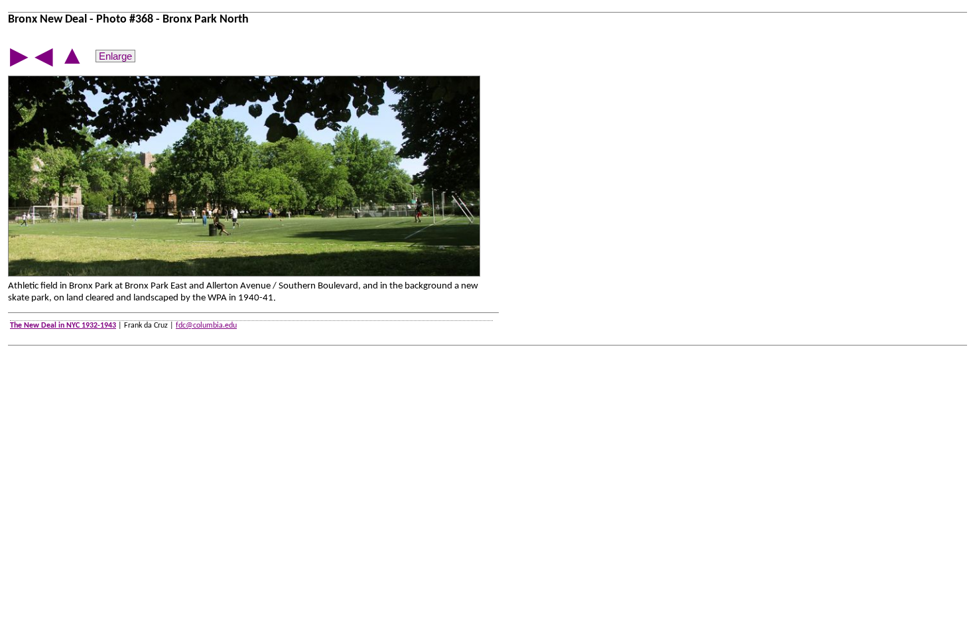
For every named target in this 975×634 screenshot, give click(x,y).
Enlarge (115, 56)
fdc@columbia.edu (206, 326)
